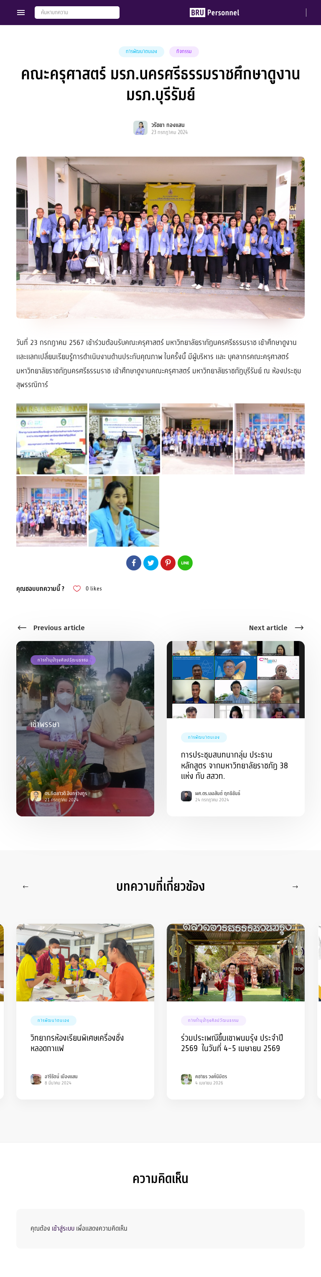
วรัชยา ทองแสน (168, 125)
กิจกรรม (184, 51)
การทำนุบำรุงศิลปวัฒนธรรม (63, 660)
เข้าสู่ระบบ (63, 1229)
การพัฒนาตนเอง (141, 51)
